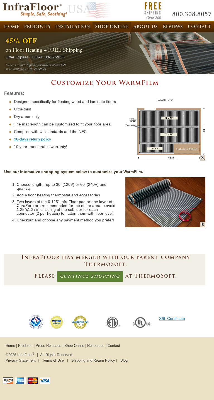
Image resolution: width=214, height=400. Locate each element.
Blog (124, 360)
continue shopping (90, 276)
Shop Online (74, 346)
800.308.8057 (192, 15)
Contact (199, 27)
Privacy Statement (21, 360)
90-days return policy (32, 139)
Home (11, 27)
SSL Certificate (172, 318)
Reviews (173, 27)
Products (37, 27)
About (145, 27)
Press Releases (48, 346)
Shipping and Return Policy (93, 360)
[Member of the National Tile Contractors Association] (36, 327)
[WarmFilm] (165, 160)
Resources (95, 346)
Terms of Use (53, 360)
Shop (111, 27)
